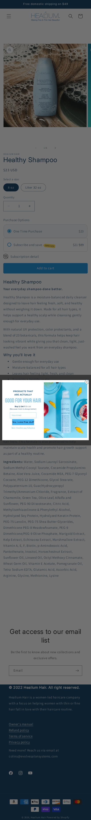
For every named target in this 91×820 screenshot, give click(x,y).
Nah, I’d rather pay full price (23, 428)
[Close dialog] (87, 382)
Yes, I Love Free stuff (23, 422)
